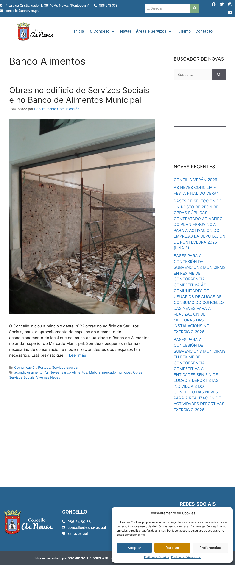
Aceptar (134, 548)
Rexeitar (172, 548)
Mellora (94, 372)
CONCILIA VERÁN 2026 (195, 179)
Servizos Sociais (21, 377)
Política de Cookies (156, 557)
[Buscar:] (193, 74)
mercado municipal (116, 372)
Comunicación (25, 367)
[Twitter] (222, 4)
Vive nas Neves (48, 377)
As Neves (52, 372)
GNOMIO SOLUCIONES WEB (87, 558)
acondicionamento (28, 372)
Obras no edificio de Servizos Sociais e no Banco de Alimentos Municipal (79, 95)
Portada (44, 367)
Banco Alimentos (74, 372)
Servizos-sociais (65, 367)
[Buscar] (219, 74)
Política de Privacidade (186, 557)
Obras (138, 372)
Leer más (77, 355)
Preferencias (210, 548)
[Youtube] (230, 12)
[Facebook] (214, 4)
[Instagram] (230, 4)
